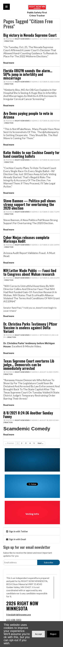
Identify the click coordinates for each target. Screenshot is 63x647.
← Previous (9, 443)
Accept (38, 634)
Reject (53, 634)
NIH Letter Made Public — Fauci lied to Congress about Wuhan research (29, 272)
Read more (8, 62)
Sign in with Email (17, 539)
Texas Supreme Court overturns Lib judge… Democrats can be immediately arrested (28, 364)
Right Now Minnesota (22, 606)
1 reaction (8, 41)
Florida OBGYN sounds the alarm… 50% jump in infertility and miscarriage (27, 74)
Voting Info (32, 513)
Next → (41, 443)
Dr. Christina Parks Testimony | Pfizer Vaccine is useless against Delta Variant (30, 327)
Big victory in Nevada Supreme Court (30, 35)
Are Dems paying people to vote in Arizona (28, 115)
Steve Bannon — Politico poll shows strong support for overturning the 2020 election (29, 204)
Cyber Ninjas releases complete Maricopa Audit (26, 239)
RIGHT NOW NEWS (22, 39)
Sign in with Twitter (18, 531)
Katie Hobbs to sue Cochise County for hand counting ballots (31, 154)
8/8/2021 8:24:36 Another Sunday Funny (28, 414)
